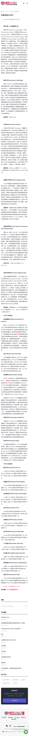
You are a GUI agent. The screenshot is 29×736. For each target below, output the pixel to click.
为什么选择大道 (15, 11)
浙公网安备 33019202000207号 (10, 731)
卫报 (13, 341)
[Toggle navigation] (27, 3)
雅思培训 (3, 662)
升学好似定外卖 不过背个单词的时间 (10, 628)
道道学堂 (13, 719)
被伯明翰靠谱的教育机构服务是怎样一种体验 (13, 623)
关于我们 (4, 717)
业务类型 (3, 645)
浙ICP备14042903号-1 (22, 731)
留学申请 (15, 683)
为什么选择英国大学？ (13, 589)
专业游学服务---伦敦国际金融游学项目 (11, 668)
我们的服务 (15, 679)
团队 (2, 634)
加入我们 (17, 717)
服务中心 (23, 717)
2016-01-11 (6, 11)
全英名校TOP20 (5, 617)
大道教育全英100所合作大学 (8, 640)
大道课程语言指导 (6, 657)
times (19, 380)
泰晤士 (17, 334)
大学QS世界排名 (6, 679)
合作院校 (3, 651)
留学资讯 (23, 679)
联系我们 (10, 717)
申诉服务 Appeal (6, 683)
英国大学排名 (8, 383)
